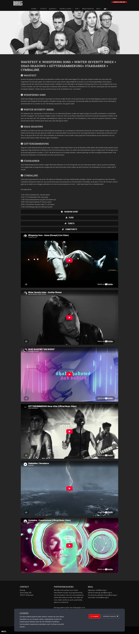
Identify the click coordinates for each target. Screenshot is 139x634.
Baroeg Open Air (119, 2)
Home (33, 9)
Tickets (43, 9)
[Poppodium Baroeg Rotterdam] (18, 3)
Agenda (52, 9)
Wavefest (29, 75)
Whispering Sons (34, 94)
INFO (98, 9)
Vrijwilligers (65, 9)
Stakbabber (31, 160)
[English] (5, 631)
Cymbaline (30, 175)
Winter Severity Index (38, 109)
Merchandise (88, 9)
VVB (76, 9)
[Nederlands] (106, 9)
